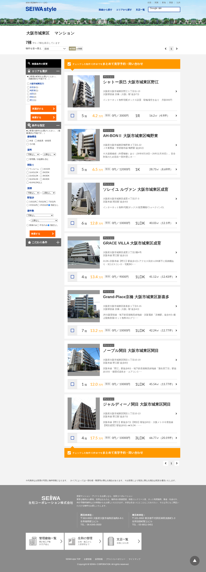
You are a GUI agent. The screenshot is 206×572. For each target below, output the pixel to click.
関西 (171, 3)
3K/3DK (46, 176)
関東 (157, 3)
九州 (178, 3)
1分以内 (32, 202)
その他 (32, 144)
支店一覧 (140, 9)
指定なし (55, 205)
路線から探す (105, 9)
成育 (32, 94)
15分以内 (44, 205)
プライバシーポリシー (115, 559)
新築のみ (33, 225)
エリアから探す (124, 9)
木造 (31, 141)
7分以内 (52, 202)
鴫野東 (33, 90)
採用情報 (99, 559)
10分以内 (33, 205)
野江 (32, 100)
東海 (164, 3)
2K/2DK (46, 172)
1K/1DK (46, 169)
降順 (79, 48)
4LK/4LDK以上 (35, 182)
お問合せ (122, 64)
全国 (149, 3)
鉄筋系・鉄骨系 (44, 141)
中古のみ (43, 225)
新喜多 (33, 87)
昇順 (72, 48)
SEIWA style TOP (73, 559)
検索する (36, 117)
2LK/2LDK (33, 176)
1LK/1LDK (33, 172)
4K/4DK (46, 179)
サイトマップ (134, 559)
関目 (32, 97)
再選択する (37, 108)
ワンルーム (34, 169)
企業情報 (88, 559)
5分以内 (42, 202)
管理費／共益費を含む (39, 159)
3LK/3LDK (33, 179)
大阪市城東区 (36, 83)
